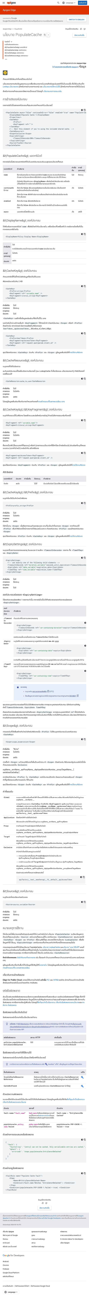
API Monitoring (23, 1024)
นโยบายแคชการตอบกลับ (52, 91)
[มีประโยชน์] (81, 29)
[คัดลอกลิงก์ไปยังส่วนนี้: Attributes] (15, 472)
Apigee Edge (9, 10)
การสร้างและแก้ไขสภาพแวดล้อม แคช (51, 401)
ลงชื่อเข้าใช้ (82, 3)
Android (6, 1261)
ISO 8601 (73, 696)
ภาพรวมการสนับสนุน (38, 1239)
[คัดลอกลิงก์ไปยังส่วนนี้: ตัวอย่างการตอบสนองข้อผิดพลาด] (36, 1134)
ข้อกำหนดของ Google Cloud (40, 1286)
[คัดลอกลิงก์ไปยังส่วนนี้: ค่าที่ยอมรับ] (15, 791)
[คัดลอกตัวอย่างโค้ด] (84, 110)
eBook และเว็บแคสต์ (10, 1246)
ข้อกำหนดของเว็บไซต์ (22, 1286)
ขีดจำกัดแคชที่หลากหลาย (26, 957)
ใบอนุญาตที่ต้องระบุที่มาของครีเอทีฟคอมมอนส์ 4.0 (41, 1216)
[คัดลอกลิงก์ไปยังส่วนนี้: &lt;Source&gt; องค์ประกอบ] (35, 891)
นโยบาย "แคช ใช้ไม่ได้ (71, 947)
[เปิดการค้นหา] (58, 2)
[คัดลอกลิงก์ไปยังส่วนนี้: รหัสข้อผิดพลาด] (22, 991)
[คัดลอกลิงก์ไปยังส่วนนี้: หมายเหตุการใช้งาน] (25, 928)
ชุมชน (33, 1235)
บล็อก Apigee (65, 1243)
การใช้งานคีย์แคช (76, 352)
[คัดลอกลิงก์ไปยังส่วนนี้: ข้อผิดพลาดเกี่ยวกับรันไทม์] (29, 1012)
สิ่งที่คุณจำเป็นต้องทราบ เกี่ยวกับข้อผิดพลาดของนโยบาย (58, 1002)
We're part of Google (10, 1235)
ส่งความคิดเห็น (79, 35)
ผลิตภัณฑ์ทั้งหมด (8, 1276)
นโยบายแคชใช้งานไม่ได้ (51, 87)
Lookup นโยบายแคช (10, 87)
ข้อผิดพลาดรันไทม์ (44, 1115)
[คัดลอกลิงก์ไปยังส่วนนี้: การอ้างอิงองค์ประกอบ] (29, 99)
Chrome (6, 1265)
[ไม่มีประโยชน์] (84, 29)
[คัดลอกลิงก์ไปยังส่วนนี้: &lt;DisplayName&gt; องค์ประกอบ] (42, 220)
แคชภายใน (43, 965)
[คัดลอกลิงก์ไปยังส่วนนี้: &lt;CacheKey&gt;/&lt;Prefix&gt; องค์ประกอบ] (55, 492)
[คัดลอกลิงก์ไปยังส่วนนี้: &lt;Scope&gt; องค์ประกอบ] (34, 726)
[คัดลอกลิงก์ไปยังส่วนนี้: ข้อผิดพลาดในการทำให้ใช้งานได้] (33, 1052)
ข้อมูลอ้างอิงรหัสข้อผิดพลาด (41, 1027)
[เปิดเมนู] (3, 3)
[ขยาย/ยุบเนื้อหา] (11, 41)
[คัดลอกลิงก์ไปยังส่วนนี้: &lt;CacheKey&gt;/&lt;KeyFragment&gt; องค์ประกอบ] (64, 409)
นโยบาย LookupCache (51, 947)
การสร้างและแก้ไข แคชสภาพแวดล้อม (16, 968)
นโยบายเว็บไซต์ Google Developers (49, 1218)
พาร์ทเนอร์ (6, 1243)
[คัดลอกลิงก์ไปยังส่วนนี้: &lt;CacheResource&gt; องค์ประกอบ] (46, 360)
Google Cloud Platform (11, 1273)
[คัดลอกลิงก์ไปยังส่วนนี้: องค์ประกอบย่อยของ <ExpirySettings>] (44, 594)
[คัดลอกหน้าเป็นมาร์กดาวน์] (45, 35)
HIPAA (56, 980)
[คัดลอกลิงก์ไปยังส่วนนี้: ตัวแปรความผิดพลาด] (24, 1094)
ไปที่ (65, 67)
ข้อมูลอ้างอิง (18, 29)
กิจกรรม (5, 1239)
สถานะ (34, 1243)
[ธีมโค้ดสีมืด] (82, 110)
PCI (48, 980)
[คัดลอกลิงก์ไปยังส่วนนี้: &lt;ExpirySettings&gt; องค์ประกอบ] (44, 544)
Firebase (6, 1269)
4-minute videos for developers (71, 1239)
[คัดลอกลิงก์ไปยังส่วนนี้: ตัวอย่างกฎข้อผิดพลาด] (26, 1168)
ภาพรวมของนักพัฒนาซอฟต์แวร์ (70, 1235)
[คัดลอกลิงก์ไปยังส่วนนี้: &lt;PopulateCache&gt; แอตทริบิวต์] (44, 156)
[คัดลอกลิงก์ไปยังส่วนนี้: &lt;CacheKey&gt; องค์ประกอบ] (39, 271)
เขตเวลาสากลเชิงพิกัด (39, 691)
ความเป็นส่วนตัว (8, 1286)
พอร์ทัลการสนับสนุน (38, 1246)
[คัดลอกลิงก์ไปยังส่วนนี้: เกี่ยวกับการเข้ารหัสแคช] (26, 975)
